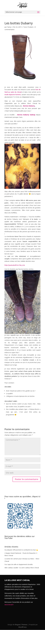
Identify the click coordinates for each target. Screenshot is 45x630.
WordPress (22, 627)
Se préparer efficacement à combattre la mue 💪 (21, 550)
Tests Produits (28, 27)
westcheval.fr (9, 605)
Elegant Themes (21, 625)
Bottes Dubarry (29, 106)
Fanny (9, 27)
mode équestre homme (12, 94)
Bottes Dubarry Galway (26, 115)
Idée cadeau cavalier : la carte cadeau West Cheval (21, 568)
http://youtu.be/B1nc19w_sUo (14, 265)
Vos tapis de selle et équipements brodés (18, 564)
